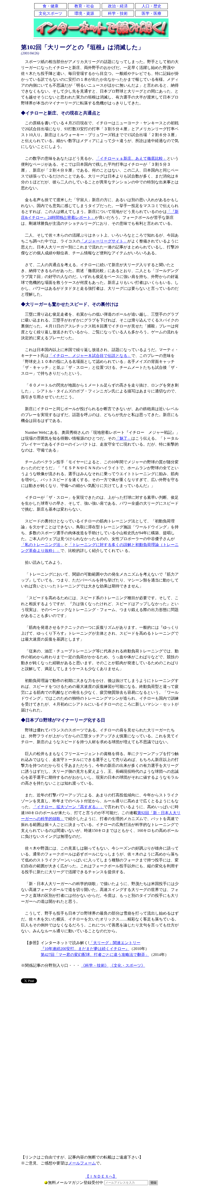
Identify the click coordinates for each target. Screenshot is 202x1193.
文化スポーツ (50, 13)
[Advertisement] (101, 1025)
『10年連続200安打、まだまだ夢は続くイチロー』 (85, 949)
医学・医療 (151, 13)
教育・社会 (84, 6)
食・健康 (50, 6)
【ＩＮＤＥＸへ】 (101, 1176)
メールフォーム (82, 1163)
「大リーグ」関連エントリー (114, 943)
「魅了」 (123, 438)
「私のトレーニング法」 (42, 545)
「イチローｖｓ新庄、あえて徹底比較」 (131, 158)
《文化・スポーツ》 (127, 965)
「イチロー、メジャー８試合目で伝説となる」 (90, 356)
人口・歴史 (151, 6)
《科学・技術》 (95, 965)
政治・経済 (118, 6)
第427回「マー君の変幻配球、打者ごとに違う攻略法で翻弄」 (95, 954)
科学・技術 (118, 13)
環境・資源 (84, 13)
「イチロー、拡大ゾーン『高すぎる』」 (68, 807)
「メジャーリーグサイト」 (103, 241)
